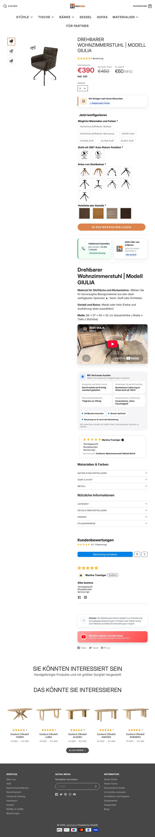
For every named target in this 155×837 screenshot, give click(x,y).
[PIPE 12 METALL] (126, 172)
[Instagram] (70, 794)
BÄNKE (65, 17)
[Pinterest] (65, 794)
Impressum (11, 800)
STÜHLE (22, 17)
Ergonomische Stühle (114, 788)
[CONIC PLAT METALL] (126, 184)
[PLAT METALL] (84, 196)
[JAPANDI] (84, 213)
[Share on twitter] (85, 598)
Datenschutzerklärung (17, 788)
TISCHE (44, 17)
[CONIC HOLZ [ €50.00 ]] (84, 172)
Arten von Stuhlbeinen (92, 164)
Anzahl (81, 83)
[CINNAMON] (112, 213)
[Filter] (137, 554)
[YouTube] (74, 794)
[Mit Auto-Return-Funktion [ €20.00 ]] (98, 155)
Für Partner (77, 26)
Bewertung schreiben (105, 554)
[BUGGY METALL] (112, 172)
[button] (84, 58)
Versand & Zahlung (15, 796)
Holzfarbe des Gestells (92, 205)
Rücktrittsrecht (13, 792)
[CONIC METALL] (84, 184)
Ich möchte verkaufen (115, 792)
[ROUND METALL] (112, 184)
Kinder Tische (110, 783)
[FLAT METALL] (98, 184)
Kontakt (10, 805)
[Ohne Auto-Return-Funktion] (84, 155)
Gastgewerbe (110, 800)
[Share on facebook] (79, 598)
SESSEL (86, 17)
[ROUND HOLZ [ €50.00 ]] (98, 172)
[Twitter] (61, 794)
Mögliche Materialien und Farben (98, 121)
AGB (8, 783)
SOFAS (102, 17)
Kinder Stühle (110, 779)
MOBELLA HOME (14, 809)
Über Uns (11, 779)
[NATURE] (98, 213)
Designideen (110, 805)
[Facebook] (56, 794)
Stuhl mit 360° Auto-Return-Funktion (100, 147)
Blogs (106, 809)
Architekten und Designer (116, 796)
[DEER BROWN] (126, 213)
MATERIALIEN (124, 17)
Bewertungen (13, 813)
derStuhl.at (71, 825)
